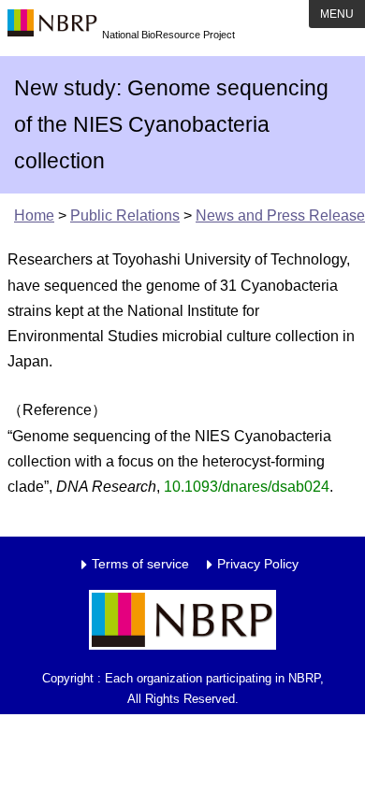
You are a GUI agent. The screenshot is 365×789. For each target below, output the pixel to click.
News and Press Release (280, 215)
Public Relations (125, 215)
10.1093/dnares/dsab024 (246, 487)
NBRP (52, 28)
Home (34, 215)
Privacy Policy (258, 563)
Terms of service (140, 563)
